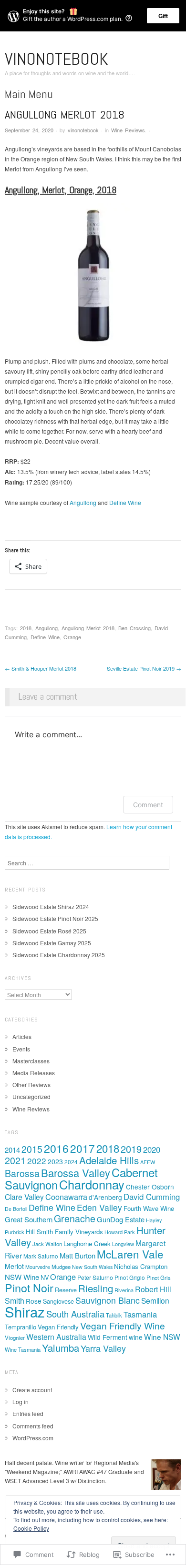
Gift (163, 15)
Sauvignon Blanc (107, 1300)
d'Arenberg (105, 1197)
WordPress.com (32, 1438)
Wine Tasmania (23, 1349)
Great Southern (28, 1219)
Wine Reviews (128, 130)
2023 (55, 1161)
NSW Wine (22, 1277)
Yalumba (60, 1348)
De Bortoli (16, 1208)
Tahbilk (114, 1315)
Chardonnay (91, 1184)
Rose (33, 1301)
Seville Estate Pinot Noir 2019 (144, 668)
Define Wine (125, 502)
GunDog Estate (121, 1219)
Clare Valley (24, 1196)
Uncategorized (31, 1096)
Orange (72, 637)
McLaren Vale (130, 1253)
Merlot (14, 1266)
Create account (32, 1390)
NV (45, 1277)
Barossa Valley (75, 1172)
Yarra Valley (103, 1348)
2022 (36, 1161)
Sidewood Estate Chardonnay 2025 (58, 955)
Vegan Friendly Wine (122, 1325)
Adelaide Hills (109, 1160)
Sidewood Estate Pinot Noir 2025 (55, 918)
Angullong (83, 502)
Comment (148, 805)
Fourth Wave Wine (149, 1208)
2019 (131, 1149)
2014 (12, 1150)
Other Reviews (31, 1084)
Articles (21, 1036)
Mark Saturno (40, 1256)
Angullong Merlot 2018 (88, 628)
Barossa (22, 1173)
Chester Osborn (150, 1186)
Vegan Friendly (58, 1326)
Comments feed (32, 1426)
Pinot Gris (158, 1277)
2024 (71, 1162)
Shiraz (25, 1311)
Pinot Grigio (129, 1277)
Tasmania (140, 1314)
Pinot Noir (29, 1287)
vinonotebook (56, 59)
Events (21, 1049)
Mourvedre (37, 1266)
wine (136, 1337)
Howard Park (119, 1232)
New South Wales (92, 1266)
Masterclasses (31, 1061)
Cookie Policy (31, 1528)
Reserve (66, 1290)
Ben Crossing (134, 628)
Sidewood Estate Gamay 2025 (51, 943)
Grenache (74, 1218)
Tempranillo (20, 1326)
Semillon (155, 1300)
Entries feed (27, 1413)
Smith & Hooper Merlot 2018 (40, 668)
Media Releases (33, 1073)
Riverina (124, 1290)
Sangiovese (58, 1301)
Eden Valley (99, 1207)
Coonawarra (66, 1196)
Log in (20, 1401)
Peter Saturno (95, 1277)
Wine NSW (162, 1336)
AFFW (147, 1162)
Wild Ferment (107, 1337)
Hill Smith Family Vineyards (64, 1231)
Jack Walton (47, 1244)
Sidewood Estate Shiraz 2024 (50, 906)
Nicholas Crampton (140, 1266)
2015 (31, 1149)
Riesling (95, 1288)
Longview (123, 1244)
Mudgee (61, 1266)
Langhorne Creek (87, 1243)
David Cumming (152, 1196)
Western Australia (56, 1336)
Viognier (15, 1337)
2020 (151, 1149)
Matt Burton (77, 1255)
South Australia (75, 1313)
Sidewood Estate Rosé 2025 (49, 931)
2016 (56, 1148)
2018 (25, 628)
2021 (15, 1160)
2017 (82, 1148)
